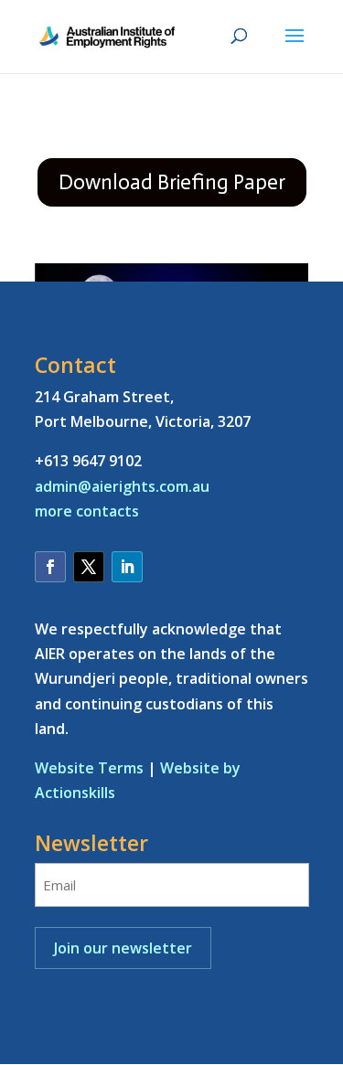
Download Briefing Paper (172, 182)
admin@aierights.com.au (122, 486)
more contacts (87, 511)
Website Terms (89, 768)
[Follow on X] (88, 566)
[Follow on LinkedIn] (127, 566)
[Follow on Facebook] (50, 566)
